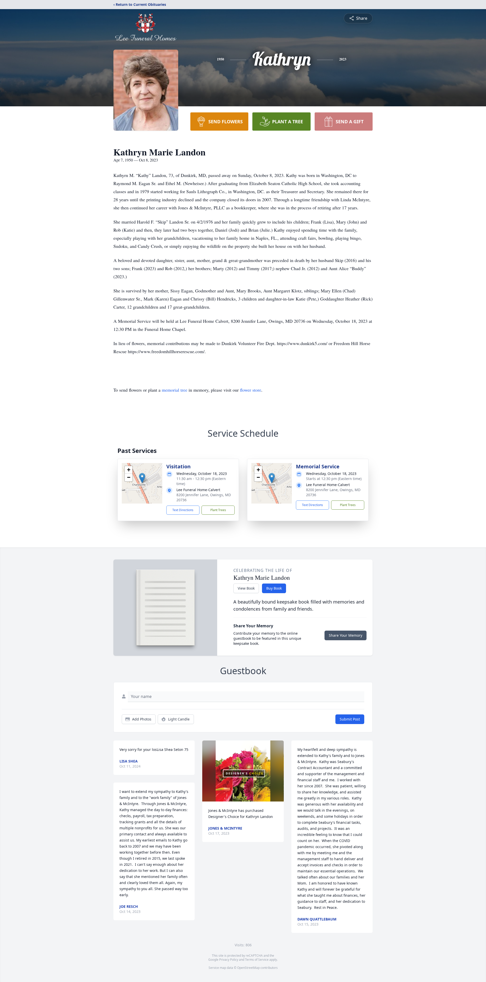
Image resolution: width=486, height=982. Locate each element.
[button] (142, 478)
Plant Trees (218, 510)
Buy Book (274, 588)
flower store (250, 390)
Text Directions (182, 510)
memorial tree (174, 390)
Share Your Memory (345, 635)
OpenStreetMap (248, 968)
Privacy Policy (228, 959)
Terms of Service (257, 959)
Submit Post (350, 719)
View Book (246, 588)
